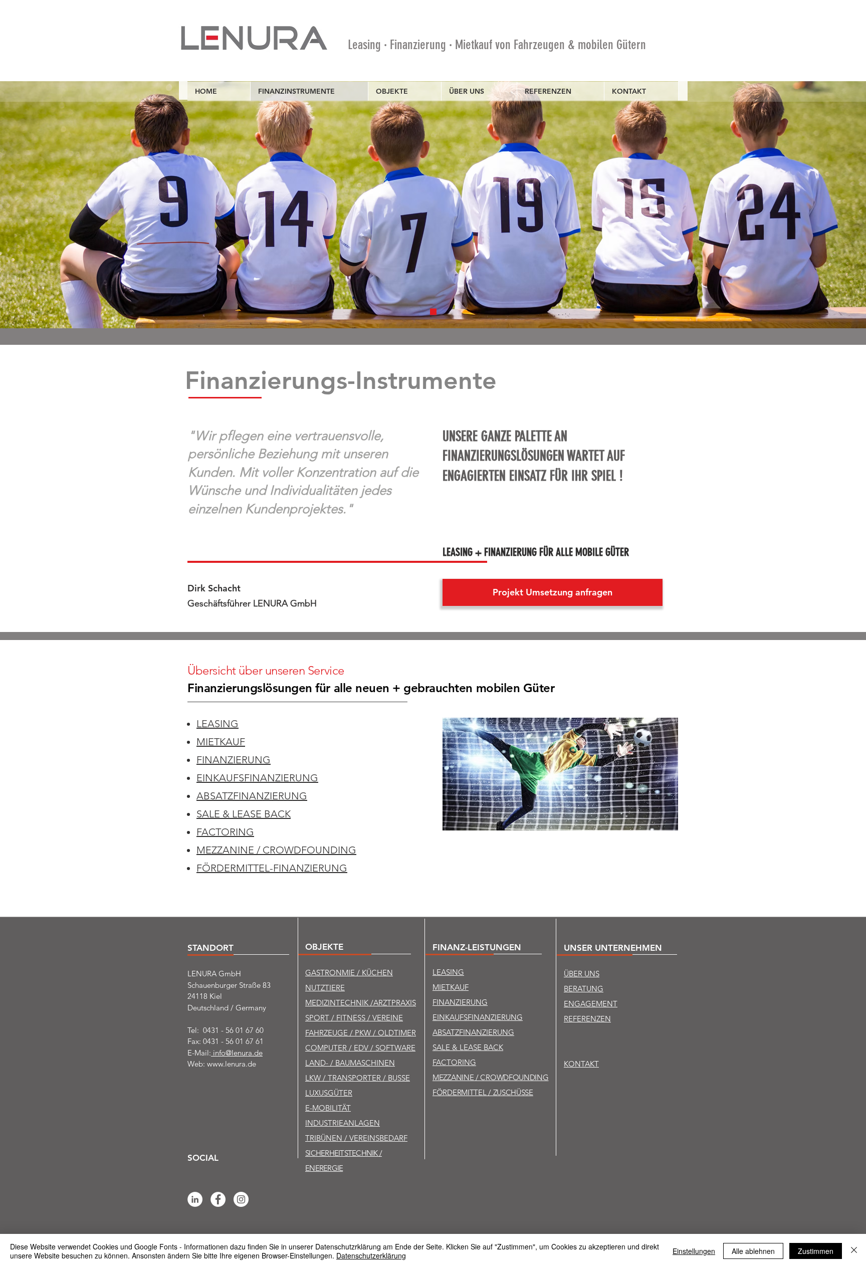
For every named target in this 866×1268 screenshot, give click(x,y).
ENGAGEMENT (590, 1003)
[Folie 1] (433, 312)
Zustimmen (815, 1251)
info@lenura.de (237, 1053)
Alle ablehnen (753, 1251)
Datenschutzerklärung (371, 1255)
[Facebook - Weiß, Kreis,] (218, 1199)
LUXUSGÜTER (328, 1093)
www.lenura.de (231, 1064)
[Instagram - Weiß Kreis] (241, 1199)
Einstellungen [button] (694, 1251)
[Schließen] (854, 1251)
